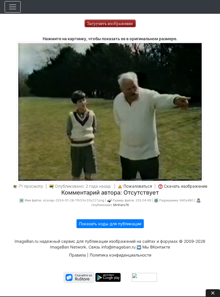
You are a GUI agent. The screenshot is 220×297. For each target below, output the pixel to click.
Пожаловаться (137, 186)
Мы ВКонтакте (156, 246)
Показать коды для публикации (110, 223)
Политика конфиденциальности (120, 255)
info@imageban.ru (118, 246)
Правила (77, 255)
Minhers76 (121, 205)
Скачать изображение (185, 186)
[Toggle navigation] (13, 7)
